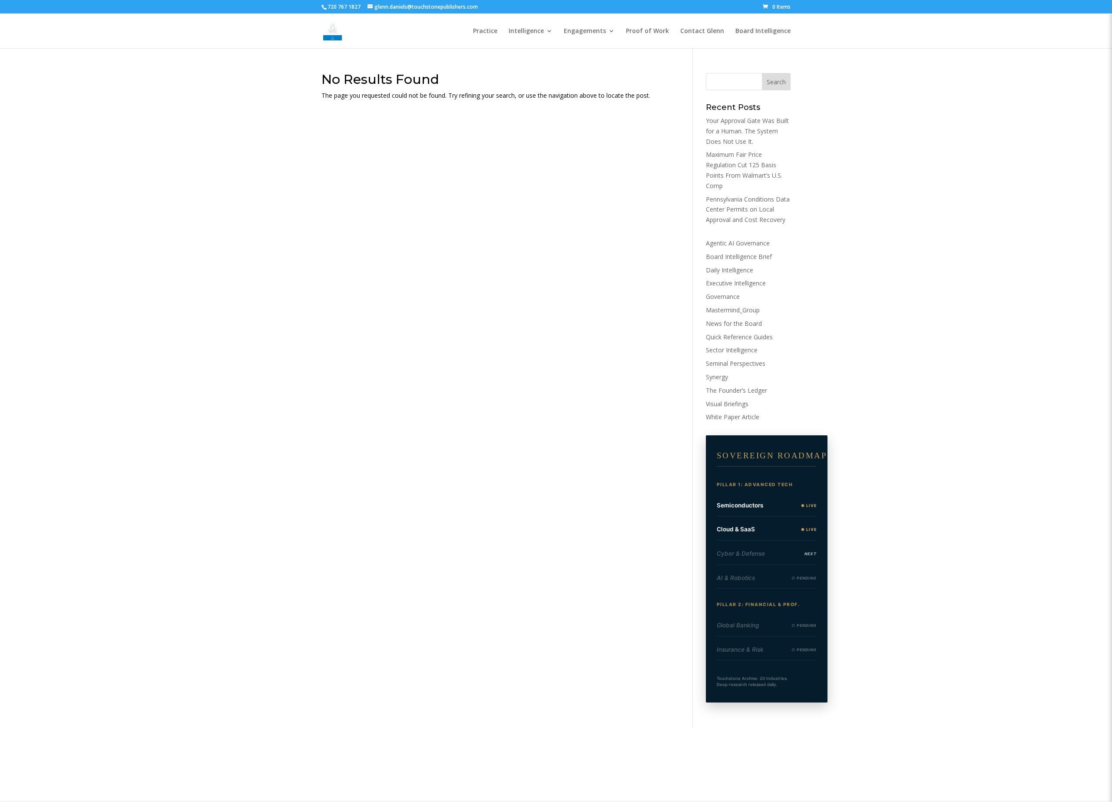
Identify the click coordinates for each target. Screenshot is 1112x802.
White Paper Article (732, 417)
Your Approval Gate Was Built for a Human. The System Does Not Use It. (747, 131)
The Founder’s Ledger (736, 390)
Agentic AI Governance (738, 243)
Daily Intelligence (729, 270)
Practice (485, 31)
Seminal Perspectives (735, 363)
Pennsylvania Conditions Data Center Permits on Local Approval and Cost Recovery (748, 209)
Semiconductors (740, 505)
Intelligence (526, 31)
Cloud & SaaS (736, 529)
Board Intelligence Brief (739, 256)
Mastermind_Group (733, 310)
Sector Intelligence (732, 350)
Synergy (717, 377)
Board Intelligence (763, 31)
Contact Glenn (702, 31)
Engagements (585, 31)
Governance (723, 296)
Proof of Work (647, 31)
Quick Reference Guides (739, 337)
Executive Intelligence (736, 283)
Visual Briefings (727, 404)
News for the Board (734, 323)
